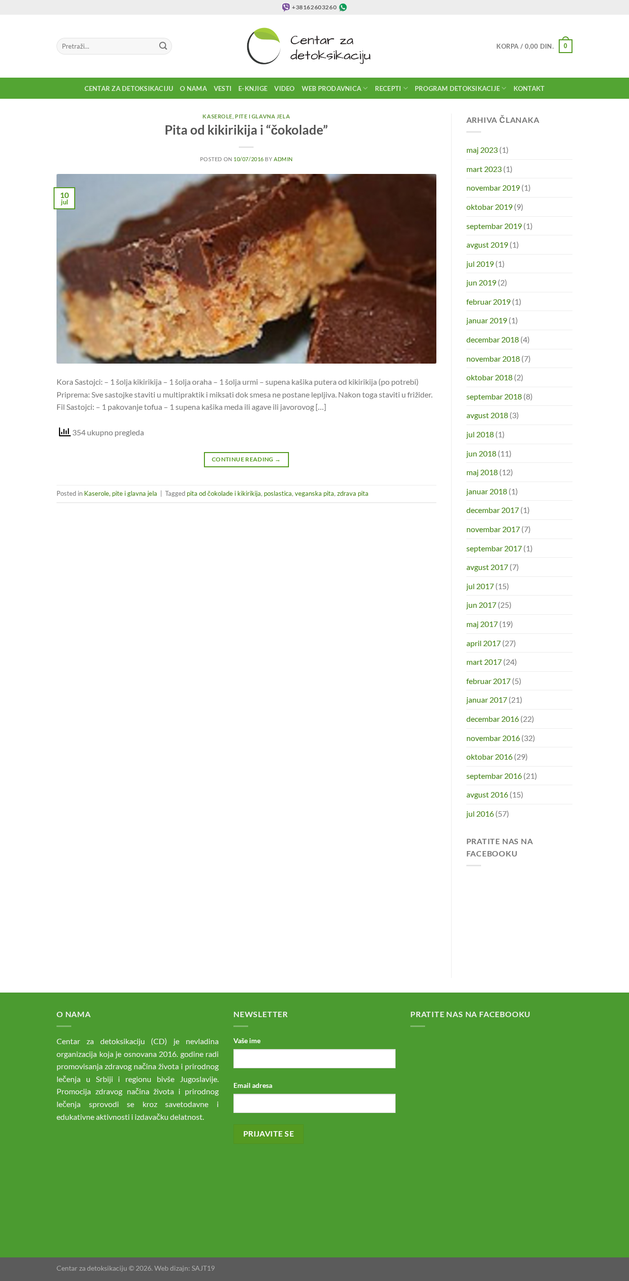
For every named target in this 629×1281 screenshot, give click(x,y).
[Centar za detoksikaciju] (314, 46)
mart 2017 (484, 661)
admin (283, 159)
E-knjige (252, 88)
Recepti (388, 88)
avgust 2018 (487, 415)
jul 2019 (480, 263)
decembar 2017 (492, 509)
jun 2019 (481, 282)
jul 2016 (480, 813)
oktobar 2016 (489, 756)
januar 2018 (486, 491)
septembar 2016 (494, 775)
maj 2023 (482, 149)
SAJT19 (203, 1268)
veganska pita (314, 493)
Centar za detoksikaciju (129, 88)
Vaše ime (246, 1040)
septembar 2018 (494, 396)
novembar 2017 (493, 529)
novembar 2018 (493, 358)
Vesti (222, 88)
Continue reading (246, 459)
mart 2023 (484, 168)
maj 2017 (482, 623)
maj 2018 (482, 472)
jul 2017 (480, 586)
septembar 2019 (494, 225)
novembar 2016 (493, 737)
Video (284, 88)
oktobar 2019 (489, 206)
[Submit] (163, 46)
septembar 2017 (494, 548)
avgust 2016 (487, 794)
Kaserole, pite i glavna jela (246, 116)
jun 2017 (481, 604)
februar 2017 (488, 680)
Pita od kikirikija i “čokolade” (246, 129)
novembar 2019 (493, 187)
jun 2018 (481, 453)
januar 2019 (486, 320)
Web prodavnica (332, 88)
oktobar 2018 (489, 377)
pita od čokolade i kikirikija (224, 493)
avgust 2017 (487, 566)
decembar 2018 (492, 339)
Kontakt (529, 88)
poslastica (278, 493)
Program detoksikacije (457, 88)
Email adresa (252, 1085)
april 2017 (483, 643)
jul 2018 (480, 434)
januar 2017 (486, 699)
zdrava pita (353, 493)
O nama (193, 88)
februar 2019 (488, 301)
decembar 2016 (492, 718)
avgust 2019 (487, 244)
